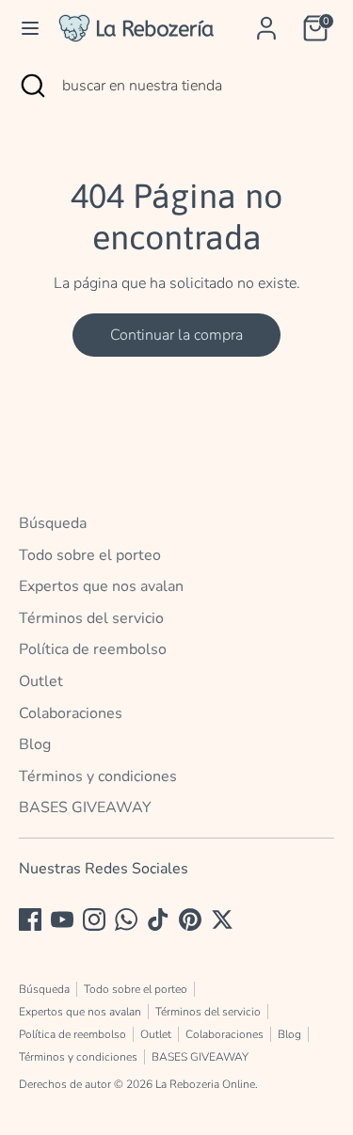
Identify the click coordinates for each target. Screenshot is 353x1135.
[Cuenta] (266, 20)
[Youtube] (62, 919)
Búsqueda (53, 523)
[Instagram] (94, 919)
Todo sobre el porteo (90, 555)
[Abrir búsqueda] (31, 85)
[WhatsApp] (126, 919)
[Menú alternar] (30, 28)
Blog (35, 744)
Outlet (41, 681)
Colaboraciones (70, 713)
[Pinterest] (190, 919)
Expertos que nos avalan (101, 586)
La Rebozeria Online (205, 1084)
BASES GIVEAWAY (85, 807)
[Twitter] (222, 919)
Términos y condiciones (98, 776)
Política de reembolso (93, 649)
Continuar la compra (176, 335)
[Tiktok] (158, 919)
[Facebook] (30, 919)
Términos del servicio (91, 618)
